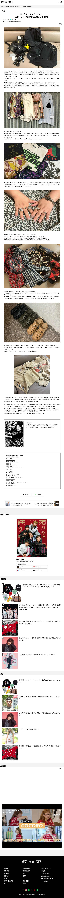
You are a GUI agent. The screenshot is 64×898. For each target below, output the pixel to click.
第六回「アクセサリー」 (11, 464)
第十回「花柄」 (9, 471)
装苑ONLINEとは (46, 868)
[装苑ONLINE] (6, 2)
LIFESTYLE (25, 873)
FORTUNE (25, 878)
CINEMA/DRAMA (26, 868)
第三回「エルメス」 (10, 460)
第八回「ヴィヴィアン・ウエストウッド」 (15, 468)
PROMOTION (26, 881)
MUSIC (5, 883)
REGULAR (13, 19)
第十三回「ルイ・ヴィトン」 (12, 475)
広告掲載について (46, 876)
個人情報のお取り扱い (47, 878)
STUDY (5, 878)
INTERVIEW (6, 873)
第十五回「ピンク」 (10, 479)
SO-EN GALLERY (26, 871)
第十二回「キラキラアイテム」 (12, 474)
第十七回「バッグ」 (10, 480)
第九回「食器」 (9, 469)
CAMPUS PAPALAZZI (8, 881)
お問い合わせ (45, 873)
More (60, 768)
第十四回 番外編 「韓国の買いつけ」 (14, 477)
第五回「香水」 (9, 463)
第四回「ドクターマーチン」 (12, 461)
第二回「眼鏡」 (9, 458)
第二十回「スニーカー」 (11, 485)
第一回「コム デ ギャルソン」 (12, 457)
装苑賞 (24, 883)
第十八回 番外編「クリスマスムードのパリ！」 (16, 482)
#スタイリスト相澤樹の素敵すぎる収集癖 (12, 21)
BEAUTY (24, 876)
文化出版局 (44, 881)
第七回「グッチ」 (10, 466)
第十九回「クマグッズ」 (11, 483)
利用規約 (43, 871)
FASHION (6, 868)
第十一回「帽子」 (10, 472)
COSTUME (6, 871)
